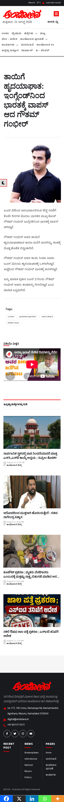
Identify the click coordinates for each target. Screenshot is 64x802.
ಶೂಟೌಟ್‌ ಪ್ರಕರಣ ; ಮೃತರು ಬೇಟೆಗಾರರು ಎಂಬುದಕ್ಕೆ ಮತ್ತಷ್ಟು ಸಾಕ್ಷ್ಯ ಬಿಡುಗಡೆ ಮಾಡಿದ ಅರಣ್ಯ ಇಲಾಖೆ (31, 576)
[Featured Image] (32, 432)
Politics (28, 778)
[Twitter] (15, 733)
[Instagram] (22, 733)
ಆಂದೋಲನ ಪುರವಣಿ (51, 767)
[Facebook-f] (7, 733)
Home (48, 753)
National (29, 765)
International (31, 759)
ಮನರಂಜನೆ (51, 759)
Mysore (28, 771)
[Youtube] (30, 733)
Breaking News (32, 753)
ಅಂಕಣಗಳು (51, 775)
